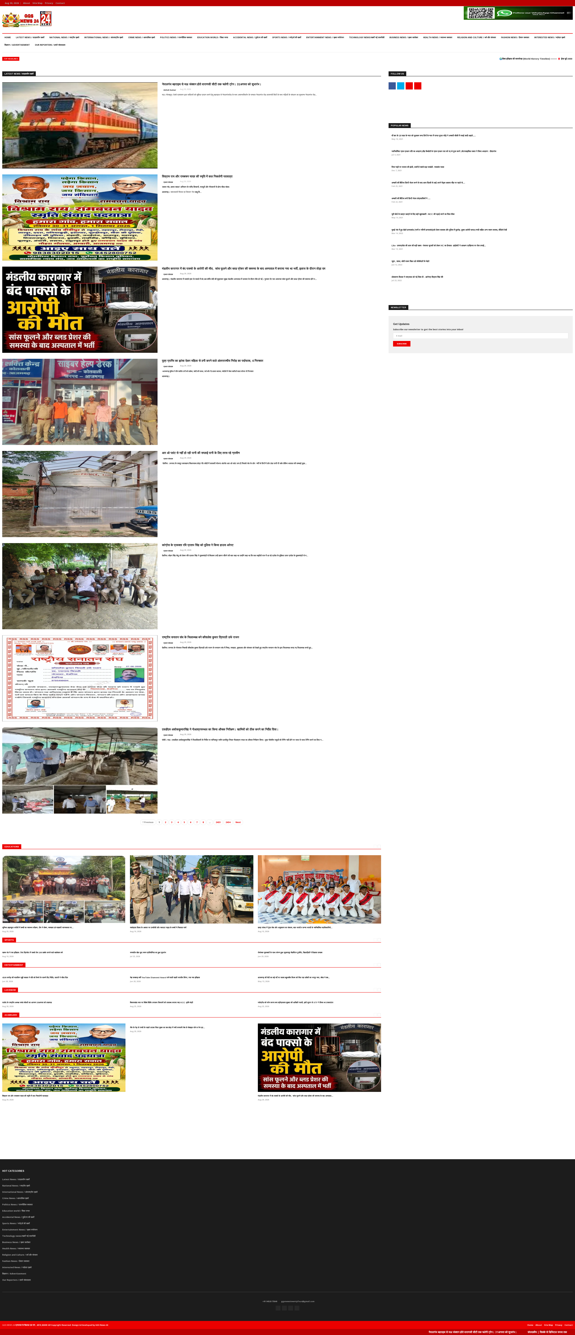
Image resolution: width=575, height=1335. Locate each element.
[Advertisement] (481, 101)
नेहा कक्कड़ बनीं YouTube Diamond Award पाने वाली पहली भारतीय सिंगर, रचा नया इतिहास (165, 977)
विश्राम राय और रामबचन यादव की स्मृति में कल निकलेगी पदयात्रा (197, 176)
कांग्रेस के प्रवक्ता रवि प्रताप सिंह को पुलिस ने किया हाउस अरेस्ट (197, 545)
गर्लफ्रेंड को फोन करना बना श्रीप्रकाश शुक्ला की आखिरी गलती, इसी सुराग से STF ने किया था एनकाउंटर (295, 1002)
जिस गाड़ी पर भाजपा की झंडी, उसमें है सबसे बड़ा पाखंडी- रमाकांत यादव (418, 167)
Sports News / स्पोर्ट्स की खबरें (286, 37)
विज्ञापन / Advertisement (17, 44)
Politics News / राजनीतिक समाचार (176, 37)
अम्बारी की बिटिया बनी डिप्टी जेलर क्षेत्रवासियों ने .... (411, 198)
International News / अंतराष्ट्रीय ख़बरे (103, 37)
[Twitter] (561, 3)
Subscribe (402, 343)
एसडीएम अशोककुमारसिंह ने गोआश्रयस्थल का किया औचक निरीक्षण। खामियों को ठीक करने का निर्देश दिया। (220, 729)
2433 (218, 822)
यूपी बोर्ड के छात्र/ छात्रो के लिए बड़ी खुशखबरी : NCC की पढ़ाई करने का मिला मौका (423, 214)
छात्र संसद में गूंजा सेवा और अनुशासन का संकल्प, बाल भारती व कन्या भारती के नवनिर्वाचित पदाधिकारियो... (295, 927)
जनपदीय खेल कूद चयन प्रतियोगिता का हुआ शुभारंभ (148, 952)
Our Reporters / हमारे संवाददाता (50, 44)
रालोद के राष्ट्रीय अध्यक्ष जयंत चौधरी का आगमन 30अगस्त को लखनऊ (27, 1002)
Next (238, 822)
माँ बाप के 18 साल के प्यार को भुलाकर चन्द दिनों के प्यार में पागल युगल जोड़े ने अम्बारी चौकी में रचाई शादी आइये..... (434, 135)
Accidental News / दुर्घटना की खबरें (250, 37)
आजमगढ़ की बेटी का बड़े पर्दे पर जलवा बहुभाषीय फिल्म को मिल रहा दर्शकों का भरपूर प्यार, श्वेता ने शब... (294, 977)
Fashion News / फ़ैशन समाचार (515, 37)
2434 (228, 822)
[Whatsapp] (570, 3)
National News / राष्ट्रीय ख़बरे (64, 37)
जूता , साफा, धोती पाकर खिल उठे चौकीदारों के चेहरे (410, 261)
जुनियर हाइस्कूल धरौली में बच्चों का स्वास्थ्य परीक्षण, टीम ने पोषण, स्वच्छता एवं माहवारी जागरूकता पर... (38, 927)
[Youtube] (565, 3)
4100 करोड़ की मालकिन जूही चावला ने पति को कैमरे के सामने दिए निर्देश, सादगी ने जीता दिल (35, 977)
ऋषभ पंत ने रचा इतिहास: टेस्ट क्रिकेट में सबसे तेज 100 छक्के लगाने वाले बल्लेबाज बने (32, 952)
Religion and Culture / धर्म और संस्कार (476, 37)
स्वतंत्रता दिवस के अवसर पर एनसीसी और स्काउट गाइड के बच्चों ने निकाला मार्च (158, 927)
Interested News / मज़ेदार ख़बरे (549, 37)
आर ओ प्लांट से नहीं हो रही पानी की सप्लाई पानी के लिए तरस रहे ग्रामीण (201, 453)
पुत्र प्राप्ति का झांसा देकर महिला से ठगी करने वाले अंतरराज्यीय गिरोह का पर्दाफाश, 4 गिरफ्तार (212, 360)
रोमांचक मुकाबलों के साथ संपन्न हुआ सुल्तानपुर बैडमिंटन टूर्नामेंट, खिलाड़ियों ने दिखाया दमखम (290, 952)
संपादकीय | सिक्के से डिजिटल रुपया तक (346, 1332)
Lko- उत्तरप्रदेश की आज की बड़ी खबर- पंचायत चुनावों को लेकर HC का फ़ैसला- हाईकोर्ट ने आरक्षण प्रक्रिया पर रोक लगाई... (439, 245)
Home (7, 37)
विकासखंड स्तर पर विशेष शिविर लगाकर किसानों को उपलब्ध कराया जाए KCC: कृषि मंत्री (161, 1002)
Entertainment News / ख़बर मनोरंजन (325, 37)
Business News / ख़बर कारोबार (403, 37)
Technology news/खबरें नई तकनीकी (366, 37)
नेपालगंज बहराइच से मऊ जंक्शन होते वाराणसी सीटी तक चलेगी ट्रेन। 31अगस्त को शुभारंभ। (211, 84)
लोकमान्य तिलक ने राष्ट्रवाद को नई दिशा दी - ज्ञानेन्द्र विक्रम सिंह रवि (417, 277)
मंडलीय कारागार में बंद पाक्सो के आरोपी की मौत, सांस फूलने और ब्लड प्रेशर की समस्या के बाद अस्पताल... (295, 1096)
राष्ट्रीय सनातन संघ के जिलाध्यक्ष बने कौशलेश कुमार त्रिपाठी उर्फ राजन (200, 637)
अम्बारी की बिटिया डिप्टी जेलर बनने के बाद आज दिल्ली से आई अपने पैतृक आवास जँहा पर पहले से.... (428, 182)
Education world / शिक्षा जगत (212, 37)
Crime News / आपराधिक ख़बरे (141, 37)
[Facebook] (556, 3)
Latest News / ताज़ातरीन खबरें (30, 37)
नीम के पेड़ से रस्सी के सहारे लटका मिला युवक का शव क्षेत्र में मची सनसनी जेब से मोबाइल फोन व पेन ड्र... (167, 1027)
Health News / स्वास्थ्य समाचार (437, 37)
